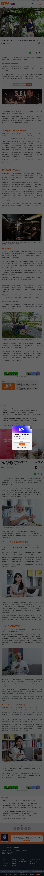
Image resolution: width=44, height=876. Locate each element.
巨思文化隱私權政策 (24, 447)
